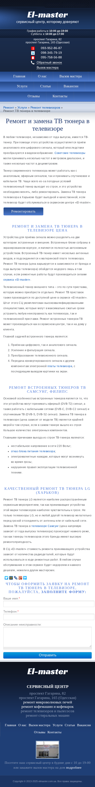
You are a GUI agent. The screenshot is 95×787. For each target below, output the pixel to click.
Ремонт (8, 107)
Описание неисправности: (22, 624)
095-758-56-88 (51, 57)
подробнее (74, 767)
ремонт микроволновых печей (47, 702)
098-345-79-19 (51, 52)
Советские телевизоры (70, 153)
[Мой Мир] (11, 578)
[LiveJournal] (15, 578)
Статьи (45, 86)
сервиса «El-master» (16, 279)
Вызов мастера (48, 67)
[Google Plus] (20, 578)
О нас (42, 76)
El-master (47, 671)
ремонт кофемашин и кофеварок (47, 707)
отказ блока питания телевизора (33, 451)
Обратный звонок (49, 62)
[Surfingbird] (25, 578)
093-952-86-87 (51, 48)
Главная (19, 76)
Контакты (60, 96)
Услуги (22, 86)
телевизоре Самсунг (45, 526)
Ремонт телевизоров (45, 107)
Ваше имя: (11, 598)
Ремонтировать (23, 211)
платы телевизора (60, 366)
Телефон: (11, 611)
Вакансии (71, 86)
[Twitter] (6, 578)
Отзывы (34, 96)
